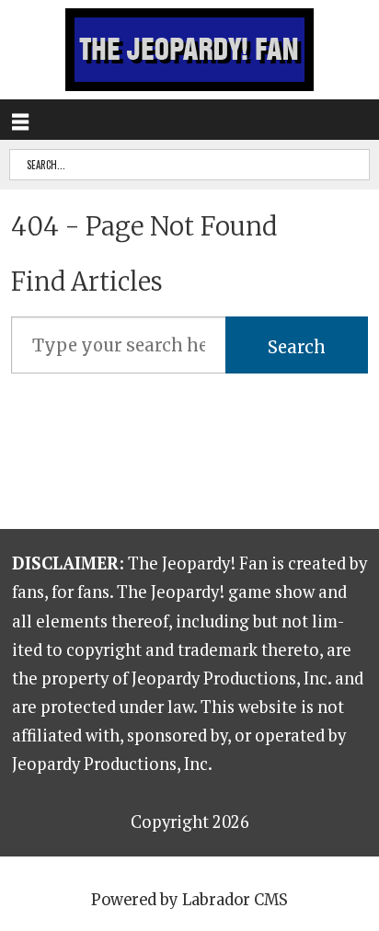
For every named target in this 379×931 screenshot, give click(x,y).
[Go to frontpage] (189, 49)
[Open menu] (20, 120)
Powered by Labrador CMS (189, 900)
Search (297, 347)
